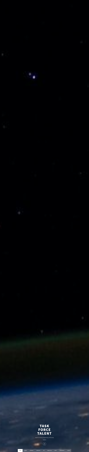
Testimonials (62, 450)
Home (20, 450)
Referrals (31, 450)
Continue (44, 443)
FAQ (43, 450)
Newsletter (49, 450)
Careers (25, 450)
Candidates (38, 450)
